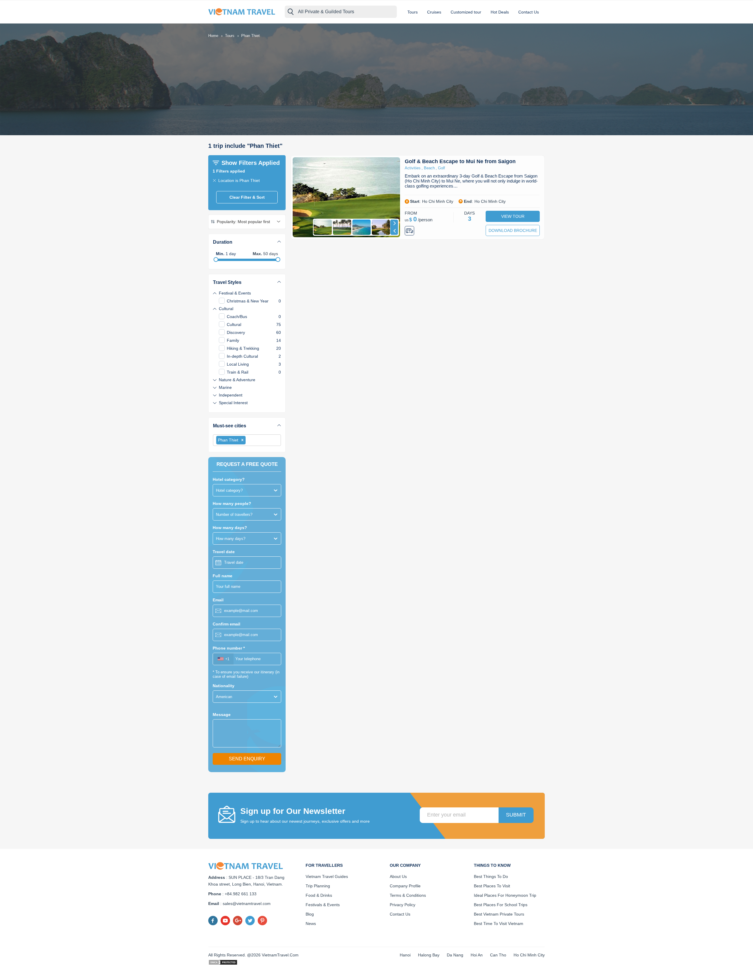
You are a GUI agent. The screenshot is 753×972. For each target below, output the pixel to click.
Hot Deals (500, 12)
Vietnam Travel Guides (327, 876)
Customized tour (466, 12)
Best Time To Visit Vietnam (498, 923)
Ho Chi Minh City (529, 955)
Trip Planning (318, 886)
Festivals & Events (323, 904)
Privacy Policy (402, 904)
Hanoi (405, 955)
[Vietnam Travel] (243, 11)
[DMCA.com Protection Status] (223, 961)
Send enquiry (247, 758)
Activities (413, 168)
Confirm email (226, 624)
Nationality (223, 685)
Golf (441, 168)
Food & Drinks (319, 895)
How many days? (230, 527)
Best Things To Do (491, 876)
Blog (310, 914)
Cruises (434, 12)
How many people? (232, 503)
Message (222, 714)
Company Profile (405, 886)
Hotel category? (229, 479)
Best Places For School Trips (500, 904)
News (311, 923)
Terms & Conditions (408, 895)
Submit (516, 815)
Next (394, 223)
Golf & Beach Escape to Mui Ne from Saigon (460, 161)
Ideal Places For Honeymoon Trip (505, 895)
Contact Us (528, 12)
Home (213, 36)
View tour (512, 216)
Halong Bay (428, 955)
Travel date (224, 551)
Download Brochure (513, 230)
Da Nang (455, 955)
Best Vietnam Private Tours (499, 914)
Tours (412, 12)
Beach (429, 168)
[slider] (216, 259)
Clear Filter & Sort (247, 197)
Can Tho (498, 955)
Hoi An (477, 955)
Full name (222, 575)
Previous (394, 231)
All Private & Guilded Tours (326, 11)
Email (218, 600)
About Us (398, 876)
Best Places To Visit (492, 886)
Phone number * (229, 648)
